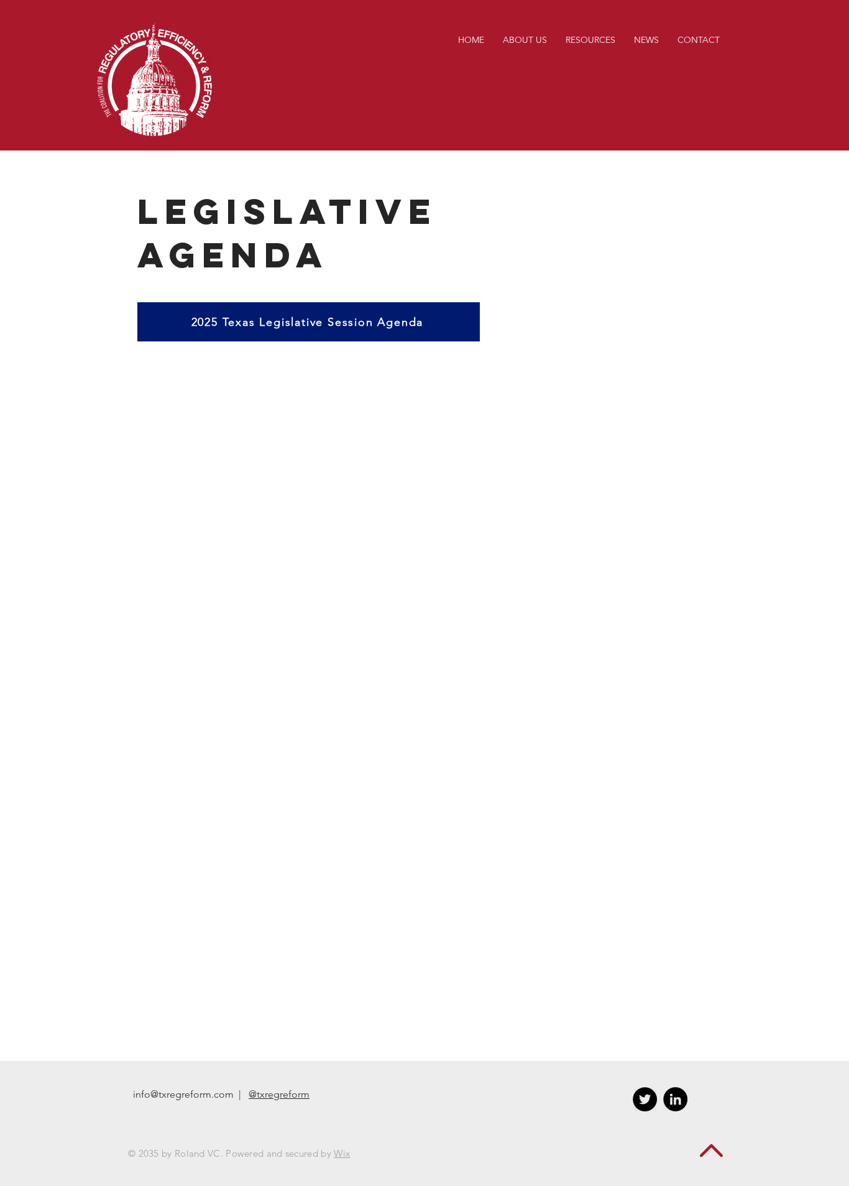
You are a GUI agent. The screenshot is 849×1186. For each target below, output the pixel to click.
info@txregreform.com (183, 1094)
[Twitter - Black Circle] (645, 1099)
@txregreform (279, 1094)
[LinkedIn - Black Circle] (675, 1099)
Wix (342, 1153)
